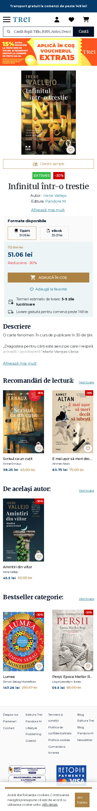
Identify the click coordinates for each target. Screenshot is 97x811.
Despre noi (10, 714)
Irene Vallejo (55, 195)
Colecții (31, 740)
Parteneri (9, 721)
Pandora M (55, 201)
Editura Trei (34, 714)
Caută (84, 31)
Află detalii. (50, 805)
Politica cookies (59, 740)
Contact (9, 728)
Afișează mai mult (48, 210)
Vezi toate (86, 382)
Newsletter (85, 740)
